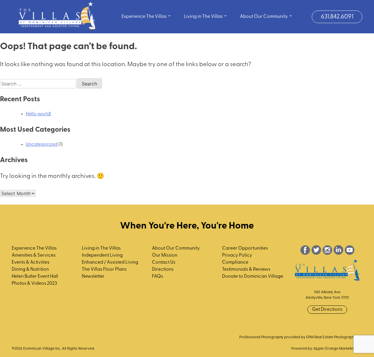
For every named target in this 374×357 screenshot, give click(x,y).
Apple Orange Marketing (335, 349)
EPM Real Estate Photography (331, 337)
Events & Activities (30, 262)
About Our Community (266, 16)
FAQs (157, 276)
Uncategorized (42, 144)
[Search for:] (38, 84)
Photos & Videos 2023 (34, 283)
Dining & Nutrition (30, 269)
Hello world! (38, 114)
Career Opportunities (245, 248)
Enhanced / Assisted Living (110, 262)
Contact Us (163, 262)
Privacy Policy (237, 255)
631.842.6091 (337, 17)
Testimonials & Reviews (246, 269)
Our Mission (164, 255)
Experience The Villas (146, 16)
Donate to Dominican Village (252, 276)
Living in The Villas (205, 16)
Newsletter (93, 276)
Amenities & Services (34, 255)
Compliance (235, 262)
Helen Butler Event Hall (35, 276)
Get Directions (327, 309)
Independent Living (102, 255)
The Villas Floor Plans (104, 269)
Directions (163, 269)
